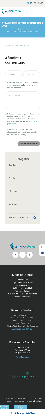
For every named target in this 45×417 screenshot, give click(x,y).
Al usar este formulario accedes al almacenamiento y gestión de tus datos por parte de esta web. (22, 132)
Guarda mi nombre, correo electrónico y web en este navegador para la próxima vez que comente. (23, 85)
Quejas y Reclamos (20, 407)
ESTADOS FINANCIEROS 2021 (17, 46)
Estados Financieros (23, 297)
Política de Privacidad (22, 288)
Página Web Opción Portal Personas (22, 326)
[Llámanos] (42, 247)
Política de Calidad (22, 291)
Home (20, 29)
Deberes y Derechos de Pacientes (22, 294)
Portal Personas (22, 285)
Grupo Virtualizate (35, 401)
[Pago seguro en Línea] (42, 253)
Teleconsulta (22, 280)
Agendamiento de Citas (22, 283)
